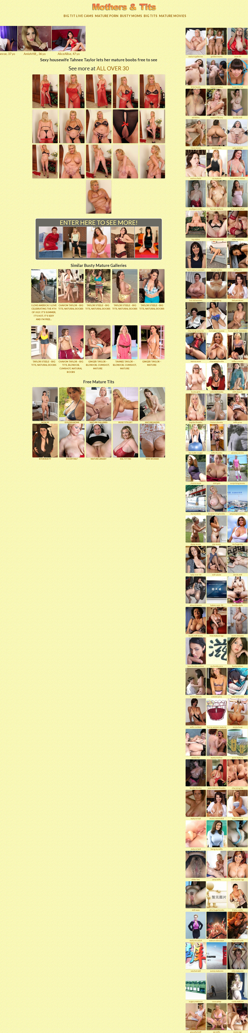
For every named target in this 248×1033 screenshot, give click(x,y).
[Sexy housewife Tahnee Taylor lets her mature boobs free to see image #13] (99, 177)
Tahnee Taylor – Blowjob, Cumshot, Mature (125, 365)
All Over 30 (113, 68)
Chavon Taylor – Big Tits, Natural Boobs (70, 307)
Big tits (150, 16)
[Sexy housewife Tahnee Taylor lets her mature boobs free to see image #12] (72, 177)
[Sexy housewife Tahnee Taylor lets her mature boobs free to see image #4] (125, 107)
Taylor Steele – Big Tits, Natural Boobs (97, 307)
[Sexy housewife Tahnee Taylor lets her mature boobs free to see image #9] (125, 142)
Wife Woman (152, 459)
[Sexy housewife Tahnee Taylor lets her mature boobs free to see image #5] (152, 107)
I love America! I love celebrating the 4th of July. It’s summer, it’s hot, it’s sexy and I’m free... (44, 312)
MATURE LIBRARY (98, 459)
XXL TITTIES (125, 459)
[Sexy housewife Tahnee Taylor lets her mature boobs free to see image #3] (99, 107)
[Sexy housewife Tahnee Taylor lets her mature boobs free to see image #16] (99, 212)
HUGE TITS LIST (125, 422)
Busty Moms (131, 16)
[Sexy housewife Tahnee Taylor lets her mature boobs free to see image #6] (45, 142)
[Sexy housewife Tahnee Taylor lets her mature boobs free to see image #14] (125, 177)
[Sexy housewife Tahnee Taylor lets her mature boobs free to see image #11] (45, 177)
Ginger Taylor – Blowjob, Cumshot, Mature (98, 365)
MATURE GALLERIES (98, 422)
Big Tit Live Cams (78, 16)
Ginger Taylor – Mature (151, 363)
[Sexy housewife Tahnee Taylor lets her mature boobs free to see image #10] (152, 142)
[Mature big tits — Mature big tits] (124, 7)
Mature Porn (106, 16)
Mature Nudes (152, 422)
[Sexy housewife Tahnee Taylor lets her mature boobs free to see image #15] (152, 177)
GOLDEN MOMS (72, 422)
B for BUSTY (45, 459)
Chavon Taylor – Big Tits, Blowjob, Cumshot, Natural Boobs (71, 366)
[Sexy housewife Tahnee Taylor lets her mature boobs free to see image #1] (45, 107)
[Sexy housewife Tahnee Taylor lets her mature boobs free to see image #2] (72, 107)
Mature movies (172, 16)
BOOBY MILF (72, 459)
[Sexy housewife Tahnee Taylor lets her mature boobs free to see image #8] (99, 142)
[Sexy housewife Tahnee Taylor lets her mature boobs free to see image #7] (72, 142)
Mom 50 (45, 422)
